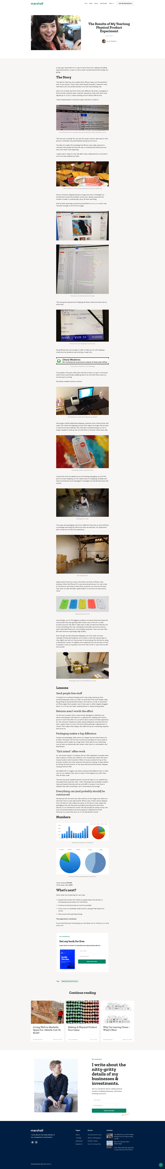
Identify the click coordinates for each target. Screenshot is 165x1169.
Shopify (68, 95)
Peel (73, 68)
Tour (85, 3)
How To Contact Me (94, 1144)
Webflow (48, 1164)
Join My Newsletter (125, 3)
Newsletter (79, 1144)
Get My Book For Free (94, 1135)
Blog (90, 3)
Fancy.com (95, 203)
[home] (37, 3)
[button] (111, 3)
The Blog (78, 1138)
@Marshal (59, 925)
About (96, 3)
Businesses (103, 3)
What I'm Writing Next (94, 1138)
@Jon (103, 923)
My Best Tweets (93, 1141)
